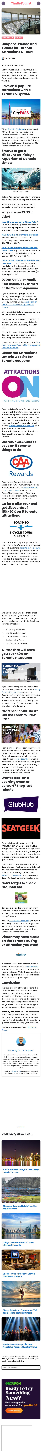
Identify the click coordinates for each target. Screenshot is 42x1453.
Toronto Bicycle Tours (30, 548)
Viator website (31, 966)
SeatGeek (16, 875)
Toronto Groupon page (20, 920)
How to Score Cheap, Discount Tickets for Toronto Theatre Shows (20, 1345)
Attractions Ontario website (21, 425)
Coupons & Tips (8, 37)
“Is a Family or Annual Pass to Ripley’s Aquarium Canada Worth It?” (21, 345)
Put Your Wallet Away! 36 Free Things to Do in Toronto (21, 1171)
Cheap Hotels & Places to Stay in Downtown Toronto (19, 1275)
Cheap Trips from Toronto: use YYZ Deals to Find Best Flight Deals (20, 1311)
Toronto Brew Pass (21, 759)
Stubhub (5, 875)
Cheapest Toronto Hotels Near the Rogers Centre (19, 1207)
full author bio (16, 1071)
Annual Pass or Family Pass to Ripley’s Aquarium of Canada (19, 305)
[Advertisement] (21, 589)
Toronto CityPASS (16, 129)
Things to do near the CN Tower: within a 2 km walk (18, 1244)
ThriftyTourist (21, 3)
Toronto (18, 37)
